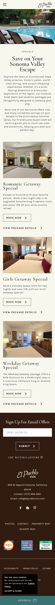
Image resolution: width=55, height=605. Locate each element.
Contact (23, 523)
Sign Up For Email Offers (28, 422)
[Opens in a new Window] (46, 545)
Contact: (18, 494)
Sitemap (47, 568)
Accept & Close (13, 591)
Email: (14, 498)
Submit (27, 447)
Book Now (17, 219)
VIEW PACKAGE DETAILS (20, 228)
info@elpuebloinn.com (31, 498)
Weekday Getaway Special (21, 365)
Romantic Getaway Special (22, 186)
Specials (27, 51)
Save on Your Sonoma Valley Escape (27, 64)
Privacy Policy (30, 568)
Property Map (41, 523)
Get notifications (23, 457)
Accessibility (11, 568)
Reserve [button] (24, 600)
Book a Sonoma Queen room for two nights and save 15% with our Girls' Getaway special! (25, 289)
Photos (9, 523)
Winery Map (27, 529)
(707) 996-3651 (32, 494)
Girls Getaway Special (25, 279)
